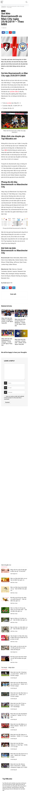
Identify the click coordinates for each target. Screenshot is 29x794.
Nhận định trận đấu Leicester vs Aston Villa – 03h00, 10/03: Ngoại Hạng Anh (20, 342)
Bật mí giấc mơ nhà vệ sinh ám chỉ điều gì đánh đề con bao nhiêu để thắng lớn (18, 648)
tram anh (13, 294)
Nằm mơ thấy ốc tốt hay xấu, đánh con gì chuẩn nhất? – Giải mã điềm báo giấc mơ (18, 609)
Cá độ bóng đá (13, 677)
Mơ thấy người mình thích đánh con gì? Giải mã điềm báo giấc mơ (18, 658)
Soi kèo (3, 10)
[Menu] (2, 2)
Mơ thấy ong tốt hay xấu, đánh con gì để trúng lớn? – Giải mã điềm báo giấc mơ (18, 599)
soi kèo (9, 103)
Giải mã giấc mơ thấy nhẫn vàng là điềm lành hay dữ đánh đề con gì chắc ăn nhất (19, 637)
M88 (5, 150)
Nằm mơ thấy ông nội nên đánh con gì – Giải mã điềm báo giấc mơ (18, 589)
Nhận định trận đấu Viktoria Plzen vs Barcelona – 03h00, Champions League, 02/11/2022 (18, 765)
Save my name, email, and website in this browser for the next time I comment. (14, 398)
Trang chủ (3, 6)
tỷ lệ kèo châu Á (14, 91)
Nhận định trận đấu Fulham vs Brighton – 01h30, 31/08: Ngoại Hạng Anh (7, 320)
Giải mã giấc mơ (13, 573)
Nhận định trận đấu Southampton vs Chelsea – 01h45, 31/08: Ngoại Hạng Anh (6, 342)
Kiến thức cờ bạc (13, 582)
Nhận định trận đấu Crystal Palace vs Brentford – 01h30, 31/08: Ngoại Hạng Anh (20, 322)
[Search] (26, 2)
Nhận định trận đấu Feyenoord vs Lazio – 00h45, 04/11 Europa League (19, 755)
